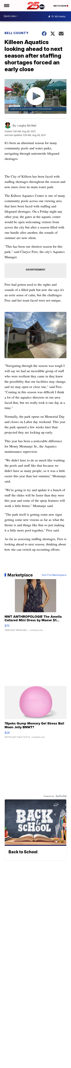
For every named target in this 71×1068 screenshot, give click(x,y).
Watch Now (60, 6)
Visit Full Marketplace (54, 575)
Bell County (17, 33)
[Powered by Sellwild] (60, 796)
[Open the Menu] (6, 5)
